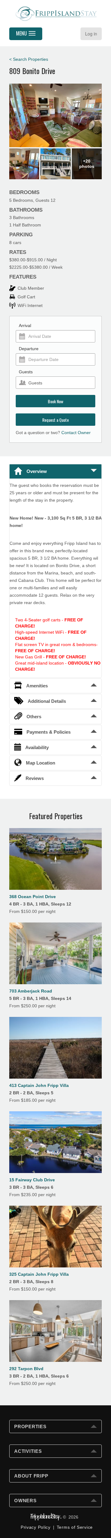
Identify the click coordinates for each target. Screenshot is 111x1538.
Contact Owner (76, 432)
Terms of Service (75, 1527)
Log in (91, 34)
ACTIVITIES (28, 1451)
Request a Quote (55, 420)
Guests (26, 371)
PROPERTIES (30, 1426)
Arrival (25, 325)
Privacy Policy (36, 1527)
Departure (29, 348)
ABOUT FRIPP (31, 1475)
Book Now (55, 401)
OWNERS (25, 1500)
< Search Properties (28, 59)
